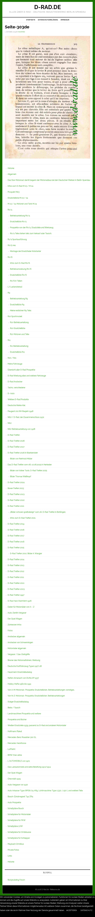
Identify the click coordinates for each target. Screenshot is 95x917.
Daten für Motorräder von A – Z (21, 607)
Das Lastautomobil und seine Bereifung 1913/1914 (29, 767)
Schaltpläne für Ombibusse (19, 832)
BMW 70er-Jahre (15, 755)
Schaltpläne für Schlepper (19, 838)
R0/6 (10, 257)
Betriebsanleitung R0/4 (20, 216)
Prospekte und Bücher (17, 719)
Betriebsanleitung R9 (19, 299)
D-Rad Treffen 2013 (16, 565)
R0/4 (10, 210)
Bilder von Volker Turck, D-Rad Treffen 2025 (28, 470)
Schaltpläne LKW (15, 826)
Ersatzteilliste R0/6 (18, 275)
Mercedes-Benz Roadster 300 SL (22, 737)
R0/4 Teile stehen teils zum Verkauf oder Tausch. (31, 233)
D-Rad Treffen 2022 (16, 500)
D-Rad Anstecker (15, 382)
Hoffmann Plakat (15, 731)
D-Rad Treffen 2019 (16, 524)
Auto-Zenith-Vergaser (17, 613)
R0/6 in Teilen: (16, 281)
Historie (11, 168)
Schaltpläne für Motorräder (19, 814)
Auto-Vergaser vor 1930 (18, 785)
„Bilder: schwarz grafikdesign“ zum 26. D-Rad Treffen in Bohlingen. (38, 512)
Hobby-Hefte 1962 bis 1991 (19, 684)
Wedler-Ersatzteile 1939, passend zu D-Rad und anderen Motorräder (37, 725)
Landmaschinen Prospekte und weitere (24, 713)
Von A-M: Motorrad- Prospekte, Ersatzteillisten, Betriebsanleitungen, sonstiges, (41, 690)
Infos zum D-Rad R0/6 (20, 263)
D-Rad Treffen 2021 (16, 506)
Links (10, 856)
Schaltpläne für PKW (16, 820)
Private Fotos (13, 850)
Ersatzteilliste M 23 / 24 (18, 198)
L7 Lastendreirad (15, 287)
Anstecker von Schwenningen (20, 642)
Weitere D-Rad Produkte (18, 399)
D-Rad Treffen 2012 (16, 571)
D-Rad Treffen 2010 (16, 583)
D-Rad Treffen (14, 435)
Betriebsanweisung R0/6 (20, 269)
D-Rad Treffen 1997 (16, 595)
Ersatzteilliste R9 (17, 304)
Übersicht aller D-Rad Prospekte (21, 370)
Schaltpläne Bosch (16, 808)
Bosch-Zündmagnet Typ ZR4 (20, 796)
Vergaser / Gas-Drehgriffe (19, 654)
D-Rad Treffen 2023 (16, 494)
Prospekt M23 (13, 192)
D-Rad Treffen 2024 (16, 482)
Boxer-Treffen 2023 (16, 488)
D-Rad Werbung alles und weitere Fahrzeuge (27, 376)
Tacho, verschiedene (16, 387)
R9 (9, 293)
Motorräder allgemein (17, 648)
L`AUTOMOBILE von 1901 (19, 761)
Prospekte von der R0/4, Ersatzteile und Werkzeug (31, 227)
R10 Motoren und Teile (19, 334)
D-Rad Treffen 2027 (16, 447)
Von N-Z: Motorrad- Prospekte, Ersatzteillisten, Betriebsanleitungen (36, 696)
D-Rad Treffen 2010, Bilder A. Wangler (26, 553)
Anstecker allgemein (16, 636)
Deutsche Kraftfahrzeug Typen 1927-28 (25, 666)
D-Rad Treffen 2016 (16, 542)
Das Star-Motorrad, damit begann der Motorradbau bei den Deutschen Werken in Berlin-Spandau (49, 180)
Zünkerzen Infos (14, 625)
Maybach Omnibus (16, 844)
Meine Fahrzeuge (15, 364)
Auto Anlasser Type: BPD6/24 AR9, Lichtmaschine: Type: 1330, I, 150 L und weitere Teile (45, 791)
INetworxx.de (55, 889)
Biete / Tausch (14, 708)
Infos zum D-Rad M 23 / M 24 (20, 186)
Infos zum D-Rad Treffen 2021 (23, 518)
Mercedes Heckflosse (17, 743)
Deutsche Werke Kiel (16, 405)
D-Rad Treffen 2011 (16, 577)
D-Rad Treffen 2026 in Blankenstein (23, 453)
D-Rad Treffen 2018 (16, 530)
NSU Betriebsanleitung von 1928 (21, 429)
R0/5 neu (12, 245)
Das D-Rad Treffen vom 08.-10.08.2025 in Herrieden (30, 464)
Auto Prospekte (14, 802)
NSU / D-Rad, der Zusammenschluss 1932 (26, 417)
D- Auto (11, 393)
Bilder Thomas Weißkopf (20, 476)
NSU (9, 423)
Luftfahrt (11, 749)
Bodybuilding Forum (16, 880)
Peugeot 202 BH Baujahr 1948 (20, 411)
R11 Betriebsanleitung (19, 346)
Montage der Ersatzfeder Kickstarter (25, 251)
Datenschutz (86, 910)
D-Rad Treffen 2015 (16, 547)
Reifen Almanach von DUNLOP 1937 (23, 678)
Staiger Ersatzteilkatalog (18, 702)
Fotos (10, 630)
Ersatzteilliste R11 (17, 352)
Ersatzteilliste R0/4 (18, 221)
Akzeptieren (71, 910)
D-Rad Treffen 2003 (16, 589)
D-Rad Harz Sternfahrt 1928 (20, 601)
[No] (2, 915)
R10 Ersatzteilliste (17, 328)
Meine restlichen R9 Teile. (20, 310)
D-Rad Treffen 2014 (16, 559)
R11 (9, 340)
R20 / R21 (12, 358)
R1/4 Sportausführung (17, 239)
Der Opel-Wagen (15, 619)
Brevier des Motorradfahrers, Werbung (24, 660)
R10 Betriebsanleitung (19, 322)
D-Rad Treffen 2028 (16, 441)
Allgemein (12, 174)
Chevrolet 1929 (14, 779)
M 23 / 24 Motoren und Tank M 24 (22, 204)
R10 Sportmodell (15, 316)
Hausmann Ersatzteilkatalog (20, 672)
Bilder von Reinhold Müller (21, 459)
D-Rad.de (47, 7)
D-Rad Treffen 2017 (16, 536)
